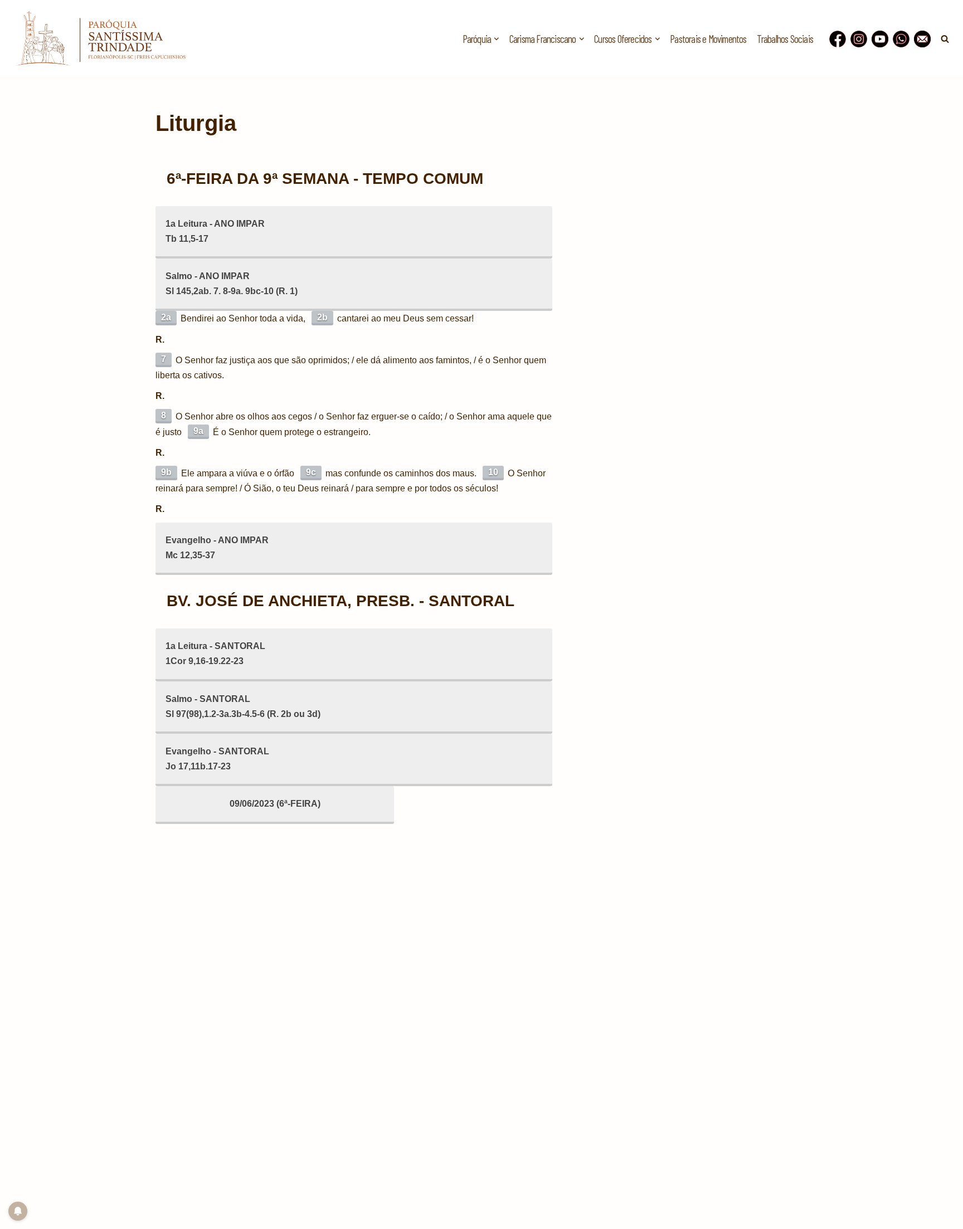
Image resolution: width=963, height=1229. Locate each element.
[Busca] (945, 39)
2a (166, 317)
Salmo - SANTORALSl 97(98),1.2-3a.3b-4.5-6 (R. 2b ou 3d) (243, 706)
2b (322, 317)
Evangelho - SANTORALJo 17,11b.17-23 (217, 759)
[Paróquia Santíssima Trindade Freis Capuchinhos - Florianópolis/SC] (100, 38)
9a (198, 431)
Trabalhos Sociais (785, 38)
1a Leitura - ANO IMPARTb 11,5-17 (215, 231)
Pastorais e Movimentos (708, 38)
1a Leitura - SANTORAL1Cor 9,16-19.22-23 (215, 653)
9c (311, 472)
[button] (496, 39)
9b (166, 472)
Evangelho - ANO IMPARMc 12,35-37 (217, 547)
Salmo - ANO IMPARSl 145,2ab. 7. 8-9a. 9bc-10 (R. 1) (232, 283)
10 (493, 472)
